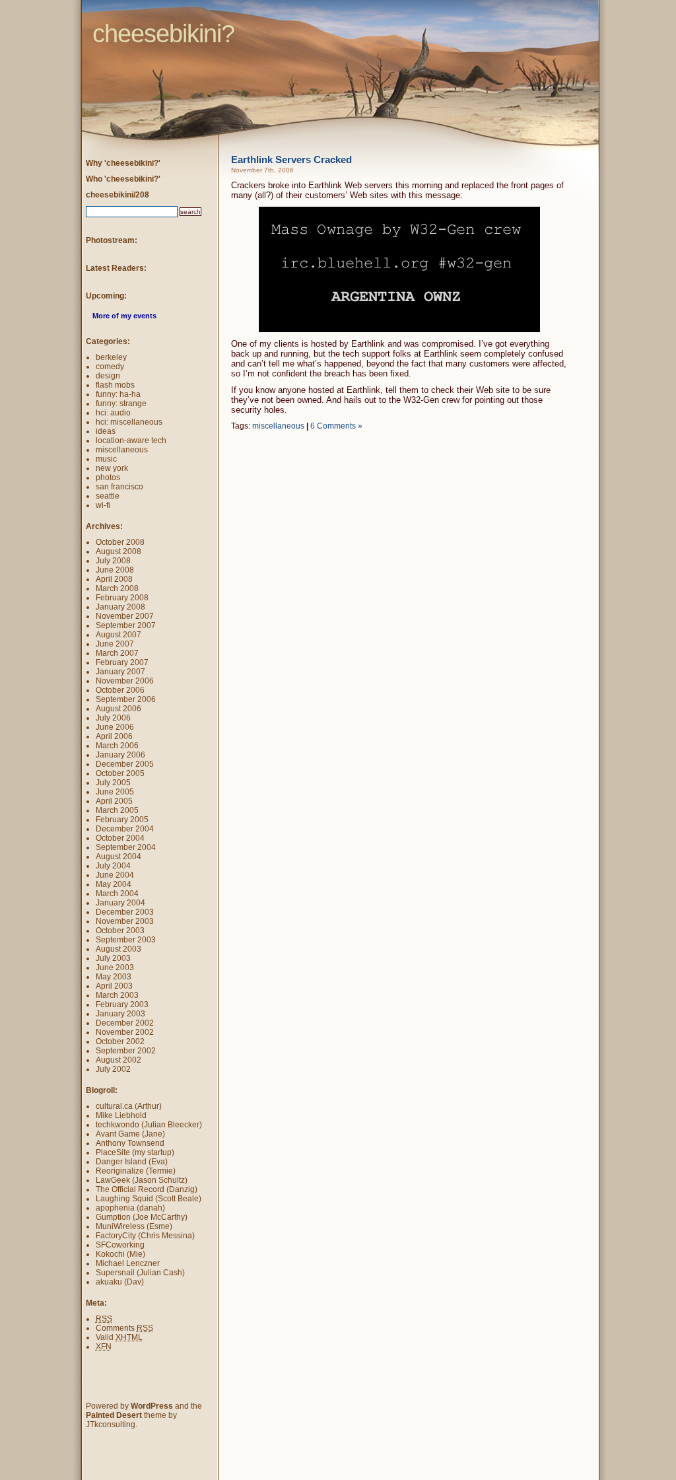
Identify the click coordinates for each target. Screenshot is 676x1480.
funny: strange (121, 403)
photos (108, 477)
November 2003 (125, 921)
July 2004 (113, 865)
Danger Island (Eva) (132, 1161)
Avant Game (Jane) (130, 1134)
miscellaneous (278, 426)
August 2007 (118, 634)
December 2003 (125, 912)
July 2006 (113, 717)
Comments (124, 1328)
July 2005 (113, 782)
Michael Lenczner (128, 1263)
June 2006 (115, 727)
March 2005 (117, 810)
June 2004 (115, 875)
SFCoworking (120, 1245)
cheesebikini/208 (117, 194)
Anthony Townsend (130, 1143)
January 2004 (120, 902)
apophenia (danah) (130, 1208)
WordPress (152, 1406)
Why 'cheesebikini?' (123, 163)
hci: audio (113, 412)
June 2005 (115, 791)
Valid (119, 1337)
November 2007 (125, 616)
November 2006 (125, 681)
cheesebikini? (68, 9)
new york (112, 468)
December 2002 (125, 1023)
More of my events (124, 316)
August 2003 (118, 949)
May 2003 (113, 976)
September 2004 (126, 847)
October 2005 (120, 773)
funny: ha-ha (118, 394)
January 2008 (120, 607)
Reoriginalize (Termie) (136, 1171)
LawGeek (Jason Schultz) (141, 1180)
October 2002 (120, 1041)
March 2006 (117, 745)
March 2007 (117, 653)
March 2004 (117, 893)
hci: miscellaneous (129, 422)
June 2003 (115, 967)
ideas (106, 431)
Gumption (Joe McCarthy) (141, 1217)
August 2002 (118, 1060)
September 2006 (126, 699)
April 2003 (114, 986)
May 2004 (113, 884)
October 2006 (120, 690)
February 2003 (122, 1004)
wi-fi (103, 505)
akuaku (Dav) (120, 1281)
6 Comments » (336, 426)
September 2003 (126, 939)
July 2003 (113, 958)
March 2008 (117, 588)
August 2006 (118, 708)
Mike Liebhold (121, 1115)
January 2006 (120, 754)
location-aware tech (131, 440)
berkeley (111, 357)
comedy (110, 366)
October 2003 (120, 930)
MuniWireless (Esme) (134, 1226)
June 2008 (115, 570)
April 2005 (114, 801)
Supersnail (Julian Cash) (140, 1272)
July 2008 (113, 560)
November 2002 (125, 1032)
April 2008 (114, 579)
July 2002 (113, 1069)
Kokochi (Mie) (120, 1254)
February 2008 (122, 597)
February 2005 (122, 819)
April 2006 (114, 736)
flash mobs (115, 385)
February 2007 (122, 662)
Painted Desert (114, 1415)
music (106, 459)
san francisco (119, 486)
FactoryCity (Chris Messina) (145, 1235)
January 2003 (120, 1013)
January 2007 (120, 671)
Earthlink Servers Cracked (291, 159)
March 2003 (117, 995)
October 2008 (120, 542)
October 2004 (120, 838)
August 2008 (118, 551)
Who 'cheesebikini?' (123, 179)
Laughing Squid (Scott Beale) (148, 1198)
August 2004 (118, 856)
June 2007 (115, 644)
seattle (107, 496)
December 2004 (125, 828)
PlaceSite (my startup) (135, 1152)
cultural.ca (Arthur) (129, 1106)
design (108, 375)
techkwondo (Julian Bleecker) (149, 1124)
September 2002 (126, 1050)
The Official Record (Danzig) (146, 1189)
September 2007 (126, 625)
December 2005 (125, 764)
